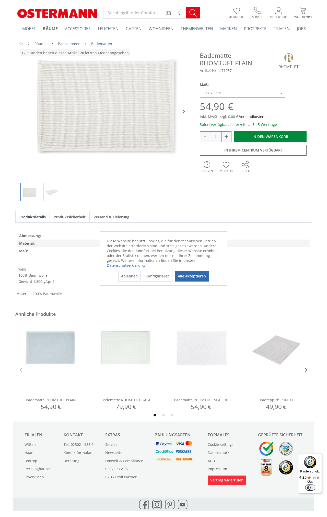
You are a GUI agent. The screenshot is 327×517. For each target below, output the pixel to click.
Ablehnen (129, 276)
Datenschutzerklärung (126, 265)
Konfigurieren (158, 276)
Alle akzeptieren (192, 276)
